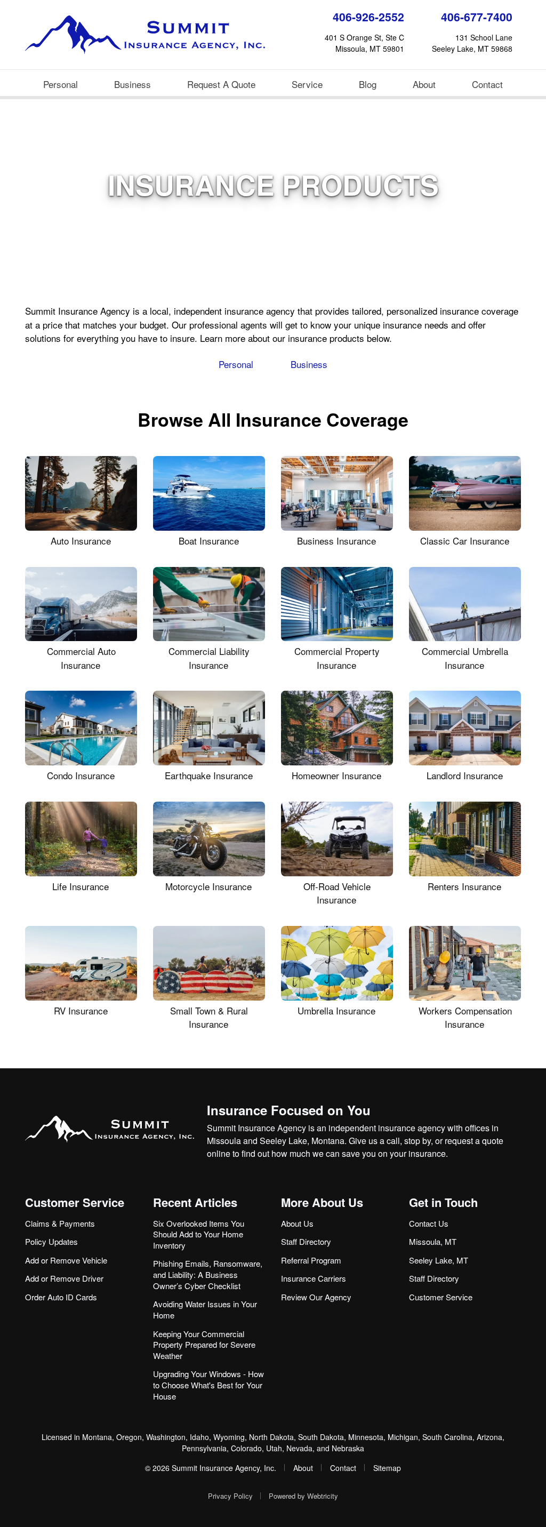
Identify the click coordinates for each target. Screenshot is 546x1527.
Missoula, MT (432, 1241)
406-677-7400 (476, 17)
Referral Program (311, 1260)
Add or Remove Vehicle (66, 1260)
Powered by (303, 1496)
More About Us (322, 1202)
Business (132, 84)
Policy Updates (51, 1241)
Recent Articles (195, 1202)
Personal (60, 84)
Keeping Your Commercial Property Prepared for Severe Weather (204, 1344)
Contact (487, 84)
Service (307, 84)
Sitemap (387, 1467)
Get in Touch (443, 1202)
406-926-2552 (368, 17)
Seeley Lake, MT (438, 1260)
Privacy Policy (230, 1496)
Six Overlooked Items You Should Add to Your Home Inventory (198, 1234)
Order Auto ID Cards (61, 1296)
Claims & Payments (60, 1223)
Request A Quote (221, 84)
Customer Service (74, 1202)
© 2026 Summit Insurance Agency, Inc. (210, 1467)
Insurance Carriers (313, 1278)
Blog (367, 84)
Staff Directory (306, 1241)
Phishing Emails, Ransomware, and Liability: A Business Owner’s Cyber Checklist (207, 1274)
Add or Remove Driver (64, 1278)
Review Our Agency (316, 1296)
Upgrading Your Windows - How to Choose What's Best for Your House (208, 1384)
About (424, 84)
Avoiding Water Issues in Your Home (205, 1309)
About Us (297, 1223)
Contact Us (428, 1223)
